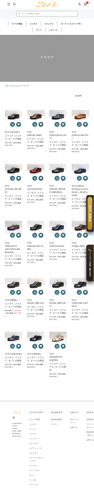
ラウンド (32, 429)
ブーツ (39, 30)
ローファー (33, 466)
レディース (53, 30)
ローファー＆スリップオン (71, 23)
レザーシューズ (35, 448)
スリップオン (34, 470)
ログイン (54, 424)
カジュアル (49, 23)
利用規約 (90, 419)
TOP (7, 86)
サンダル (32, 480)
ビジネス (33, 23)
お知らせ (73, 427)
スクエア (32, 434)
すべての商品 (17, 23)
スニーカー (33, 453)
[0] (85, 4)
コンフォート (34, 439)
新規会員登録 (56, 419)
